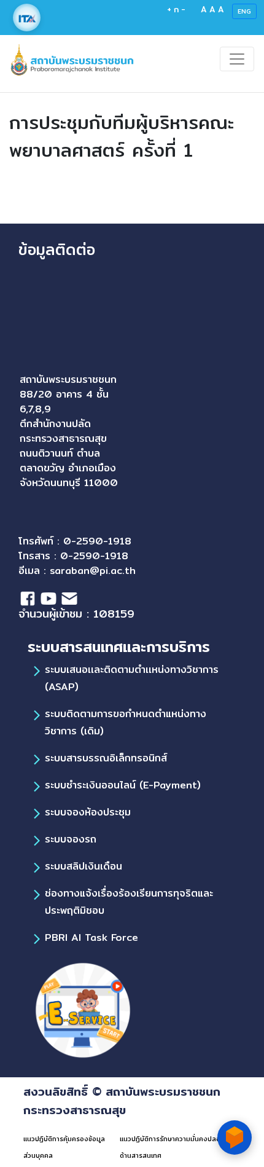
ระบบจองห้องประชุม (88, 812)
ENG (244, 11)
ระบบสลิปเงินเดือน (83, 866)
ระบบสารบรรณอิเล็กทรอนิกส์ (106, 758)
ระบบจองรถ (70, 839)
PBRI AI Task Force (91, 937)
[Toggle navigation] (237, 59)
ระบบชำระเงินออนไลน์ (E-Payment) (123, 785)
